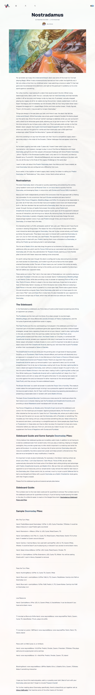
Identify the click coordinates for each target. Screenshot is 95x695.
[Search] (35, 6)
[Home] (7, 6)
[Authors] (25, 6)
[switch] (92, 6)
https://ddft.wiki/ (22, 690)
